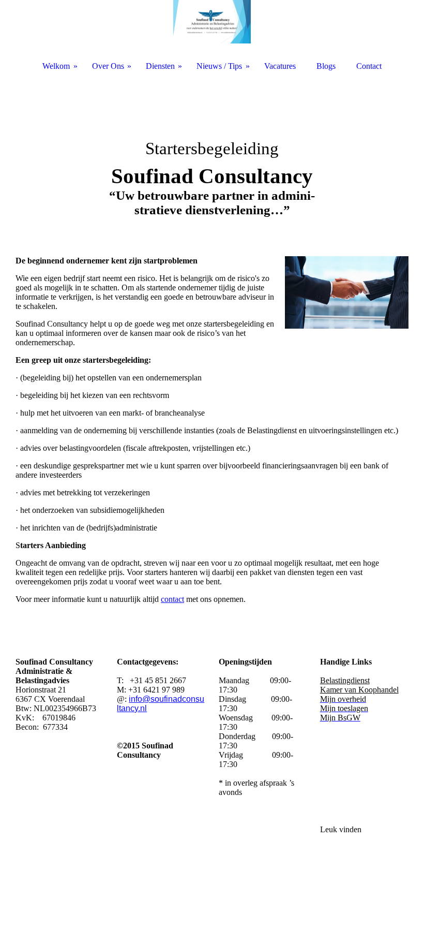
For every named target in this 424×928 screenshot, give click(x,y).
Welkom (56, 66)
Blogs (326, 66)
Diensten (160, 66)
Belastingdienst (345, 680)
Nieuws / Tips (219, 66)
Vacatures (280, 66)
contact (172, 599)
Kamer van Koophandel (359, 689)
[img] (212, 155)
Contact (369, 66)
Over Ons (108, 66)
